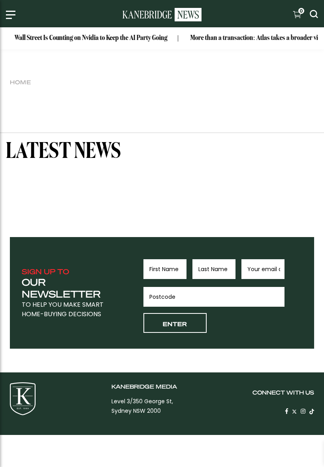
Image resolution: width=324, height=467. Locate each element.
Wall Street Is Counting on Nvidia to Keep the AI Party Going (87, 38)
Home (20, 81)
